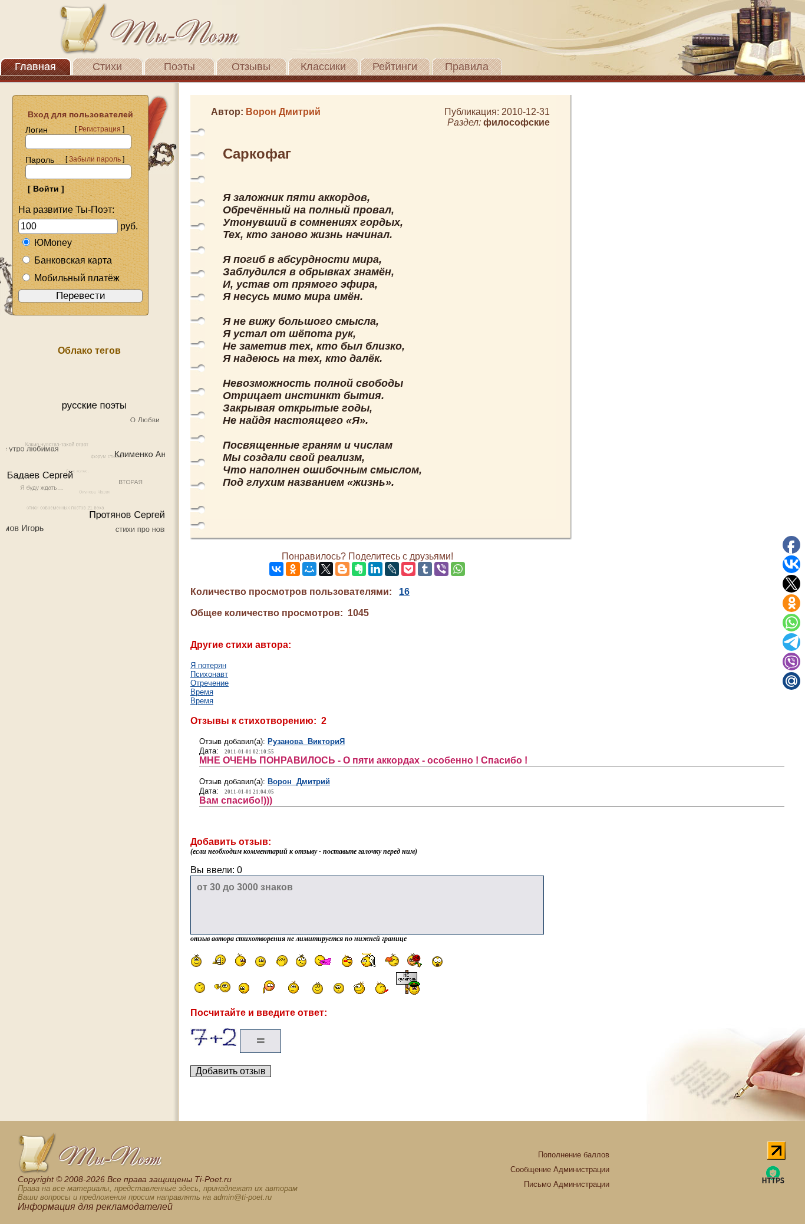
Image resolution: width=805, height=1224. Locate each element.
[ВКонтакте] (276, 569)
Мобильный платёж (77, 278)
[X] (326, 569)
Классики (323, 67)
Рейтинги (394, 67)
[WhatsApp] (458, 569)
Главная (35, 67)
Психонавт (209, 674)
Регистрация (99, 129)
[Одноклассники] (293, 569)
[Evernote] (359, 569)
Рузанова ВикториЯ (306, 741)
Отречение (209, 683)
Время (201, 691)
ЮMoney (53, 243)
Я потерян (208, 665)
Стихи (107, 67)
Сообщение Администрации (559, 1169)
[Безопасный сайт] (773, 1181)
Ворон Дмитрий (299, 781)
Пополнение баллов (573, 1154)
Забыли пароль (95, 159)
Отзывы (251, 67)
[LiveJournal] (392, 569)
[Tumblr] (425, 569)
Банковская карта (73, 260)
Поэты (179, 67)
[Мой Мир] (309, 569)
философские (516, 122)
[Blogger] (342, 569)
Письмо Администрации (566, 1184)
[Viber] (441, 569)
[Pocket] (408, 569)
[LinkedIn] (375, 569)
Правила (467, 67)
